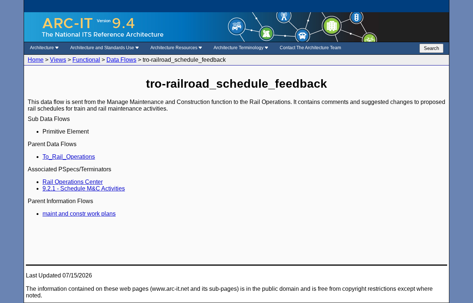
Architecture (42, 47)
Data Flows (121, 60)
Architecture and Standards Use (102, 47)
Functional (86, 60)
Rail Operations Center (72, 182)
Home (36, 60)
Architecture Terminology (239, 47)
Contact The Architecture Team (310, 47)
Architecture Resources (174, 47)
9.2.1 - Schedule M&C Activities (83, 188)
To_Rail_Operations (68, 157)
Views (58, 60)
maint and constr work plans (79, 214)
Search (431, 48)
